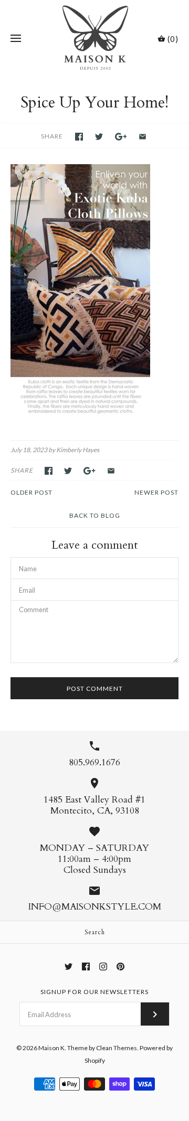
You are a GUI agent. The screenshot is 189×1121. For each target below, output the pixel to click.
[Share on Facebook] (79, 137)
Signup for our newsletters (94, 992)
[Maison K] (94, 38)
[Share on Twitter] (99, 137)
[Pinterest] (120, 966)
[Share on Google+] (121, 137)
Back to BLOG (94, 515)
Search (95, 932)
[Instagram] (103, 966)
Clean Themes (116, 1048)
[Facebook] (86, 966)
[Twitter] (68, 966)
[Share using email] (142, 137)
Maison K (51, 1048)
